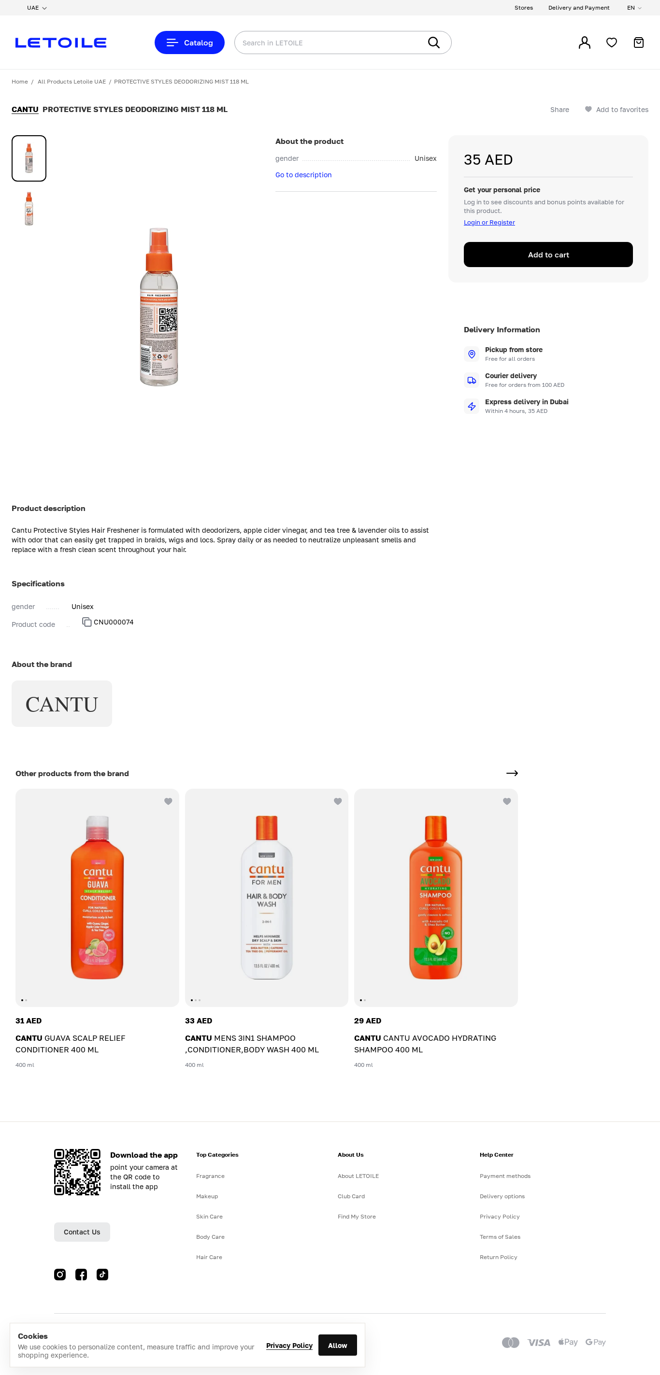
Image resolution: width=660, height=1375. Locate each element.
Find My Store (357, 1216)
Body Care (210, 1236)
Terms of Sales (500, 1236)
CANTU (25, 109)
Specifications (38, 583)
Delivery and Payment (579, 7)
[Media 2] (29, 208)
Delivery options (502, 1196)
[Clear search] (399, 42)
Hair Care (209, 1257)
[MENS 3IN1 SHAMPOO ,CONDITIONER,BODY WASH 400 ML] (267, 898)
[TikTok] (102, 1274)
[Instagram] (60, 1274)
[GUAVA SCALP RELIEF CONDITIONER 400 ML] (97, 898)
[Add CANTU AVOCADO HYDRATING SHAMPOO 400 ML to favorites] (506, 800)
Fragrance (210, 1175)
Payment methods (505, 1175)
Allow (337, 1345)
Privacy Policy (289, 1345)
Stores (524, 7)
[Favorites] (611, 42)
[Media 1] (29, 158)
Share (559, 109)
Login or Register (489, 222)
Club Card (351, 1196)
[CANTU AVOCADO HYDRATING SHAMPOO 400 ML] (436, 898)
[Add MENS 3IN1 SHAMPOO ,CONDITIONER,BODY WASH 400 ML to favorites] (337, 800)
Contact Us (82, 1232)
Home (20, 81)
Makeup (207, 1196)
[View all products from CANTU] (512, 773)
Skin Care (209, 1216)
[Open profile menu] (584, 42)
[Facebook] (81, 1274)
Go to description (303, 174)
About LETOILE (358, 1175)
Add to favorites (622, 109)
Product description (49, 508)
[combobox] (308, 42)
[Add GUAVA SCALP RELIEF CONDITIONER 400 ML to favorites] (167, 800)
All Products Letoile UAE (72, 81)
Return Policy (498, 1257)
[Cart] (639, 42)
